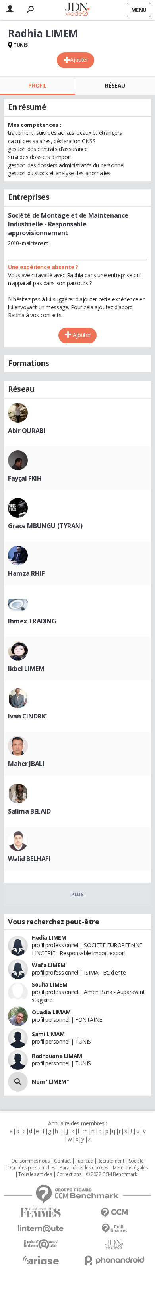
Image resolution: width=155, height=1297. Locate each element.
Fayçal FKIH (24, 478)
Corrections (68, 1174)
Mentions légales (130, 1168)
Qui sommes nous (30, 1161)
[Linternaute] (41, 1228)
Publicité (84, 1161)
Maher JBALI (26, 763)
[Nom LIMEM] (18, 1082)
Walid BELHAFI (29, 858)
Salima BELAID (29, 811)
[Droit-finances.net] (114, 1229)
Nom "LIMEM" (50, 1081)
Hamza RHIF (26, 573)
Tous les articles (35, 1174)
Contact (62, 1161)
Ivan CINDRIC (27, 716)
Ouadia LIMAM (51, 1012)
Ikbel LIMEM (26, 668)
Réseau (115, 85)
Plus (77, 894)
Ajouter (79, 59)
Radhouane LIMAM (57, 1055)
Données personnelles (31, 1168)
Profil (37, 85)
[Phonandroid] (114, 1260)
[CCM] (114, 1213)
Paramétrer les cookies (84, 1168)
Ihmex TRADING (32, 621)
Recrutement (110, 1161)
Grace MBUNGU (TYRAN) (45, 525)
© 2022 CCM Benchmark (111, 1174)
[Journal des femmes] (41, 1213)
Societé (136, 1161)
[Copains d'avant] (41, 1244)
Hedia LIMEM (49, 937)
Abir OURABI (26, 430)
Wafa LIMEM (49, 965)
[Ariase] (41, 1260)
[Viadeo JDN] (114, 1244)
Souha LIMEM (49, 984)
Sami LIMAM (48, 1034)
